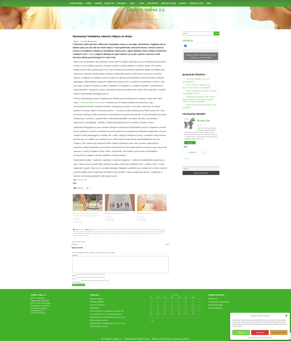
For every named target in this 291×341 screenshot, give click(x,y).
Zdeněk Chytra (82, 235)
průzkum (104, 233)
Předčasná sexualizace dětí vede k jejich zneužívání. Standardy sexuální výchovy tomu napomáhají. (199, 99)
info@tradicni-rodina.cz (40, 305)
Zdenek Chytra (93, 41)
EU (84, 229)
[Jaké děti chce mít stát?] (152, 202)
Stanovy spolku (96, 298)
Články (89, 3)
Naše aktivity (153, 3)
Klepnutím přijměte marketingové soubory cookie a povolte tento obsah (201, 56)
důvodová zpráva (123, 229)
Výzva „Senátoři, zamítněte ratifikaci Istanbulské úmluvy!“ (200, 92)
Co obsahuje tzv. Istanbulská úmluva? (106, 313)
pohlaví (100, 233)
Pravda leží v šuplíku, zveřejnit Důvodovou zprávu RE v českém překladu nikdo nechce (86, 214)
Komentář (75, 255)
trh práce (151, 233)
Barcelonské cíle (108, 229)
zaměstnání (75, 235)
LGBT (139, 232)
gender (148, 229)
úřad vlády (156, 233)
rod (119, 233)
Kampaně (98, 3)
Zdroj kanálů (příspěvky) (218, 301)
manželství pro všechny (153, 232)
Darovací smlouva (97, 304)
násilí (164, 232)
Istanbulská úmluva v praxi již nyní (115, 213)
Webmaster (130, 338)
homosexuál (83, 232)
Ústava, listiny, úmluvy (99, 319)
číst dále (190, 143)
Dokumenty (121, 3)
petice (96, 233)
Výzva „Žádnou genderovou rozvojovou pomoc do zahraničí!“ (197, 86)
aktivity (98, 229)
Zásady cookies (252, 337)
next (167, 244)
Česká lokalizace (215, 307)
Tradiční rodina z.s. (145, 9)
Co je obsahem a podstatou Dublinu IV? (107, 310)
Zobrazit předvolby (279, 333)
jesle (116, 232)
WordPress (166, 338)
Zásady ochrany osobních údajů (264, 337)
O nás (141, 3)
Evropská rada (142, 229)
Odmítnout (260, 333)
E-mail (74, 279)
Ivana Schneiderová (101, 232)
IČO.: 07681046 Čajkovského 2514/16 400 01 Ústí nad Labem (41, 300)
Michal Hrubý (143, 338)
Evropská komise (134, 229)
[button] (286, 315)
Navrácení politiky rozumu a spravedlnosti (196, 80)
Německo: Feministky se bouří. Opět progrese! (199, 106)
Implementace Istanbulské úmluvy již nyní (107, 316)
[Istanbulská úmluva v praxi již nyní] (120, 202)
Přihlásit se (212, 298)
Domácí (81, 229)
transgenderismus (138, 233)
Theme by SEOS (181, 338)
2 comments (186, 158)
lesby (136, 232)
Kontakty (183, 3)
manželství (144, 232)
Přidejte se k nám (168, 3)
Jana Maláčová (110, 232)
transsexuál (145, 233)
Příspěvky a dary (196, 3)
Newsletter (109, 3)
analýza (102, 229)
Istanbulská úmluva (91, 232)
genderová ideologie (155, 229)
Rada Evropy (110, 233)
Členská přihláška (97, 301)
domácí (117, 229)
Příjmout (241, 333)
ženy (88, 235)
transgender (130, 233)
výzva (161, 233)
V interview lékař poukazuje (91, 102)
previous (75, 244)
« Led (151, 320)
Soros (125, 233)
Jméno (74, 275)
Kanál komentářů (215, 304)
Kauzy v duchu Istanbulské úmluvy (126, 232)
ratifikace (116, 233)
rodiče (122, 233)
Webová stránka (76, 282)
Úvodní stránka (76, 3)
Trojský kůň (203, 120)
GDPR (209, 3)
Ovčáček (86, 233)
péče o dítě (91, 233)
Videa (132, 3)
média (160, 232)
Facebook (188, 40)
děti (114, 229)
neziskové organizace (78, 233)
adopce (93, 229)
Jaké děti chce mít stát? (144, 213)
